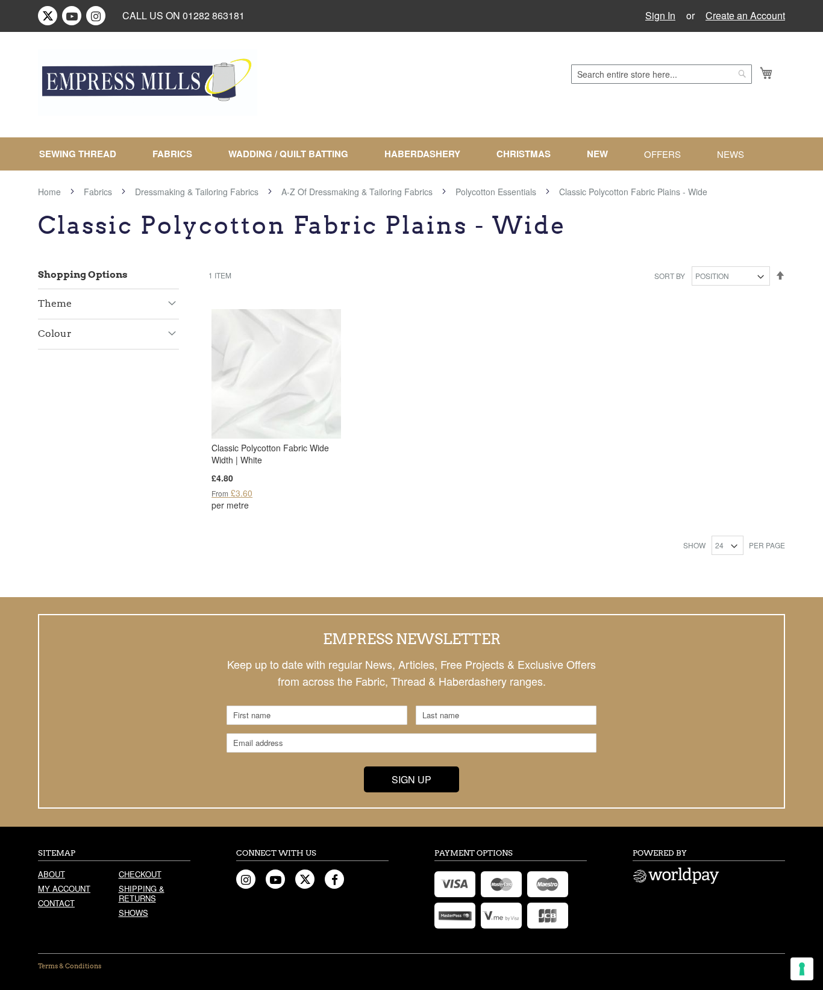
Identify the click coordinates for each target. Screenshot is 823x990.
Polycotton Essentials (497, 192)
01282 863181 (214, 15)
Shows (133, 912)
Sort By (669, 276)
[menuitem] (82, 154)
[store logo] (147, 82)
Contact (56, 903)
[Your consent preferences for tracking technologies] (801, 968)
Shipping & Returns (141, 893)
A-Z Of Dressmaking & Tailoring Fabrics (358, 192)
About (51, 874)
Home (50, 192)
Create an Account (745, 15)
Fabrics (99, 192)
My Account (64, 888)
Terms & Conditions (69, 966)
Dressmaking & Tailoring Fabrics (198, 192)
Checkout (140, 874)
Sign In (660, 15)
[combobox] (661, 74)
